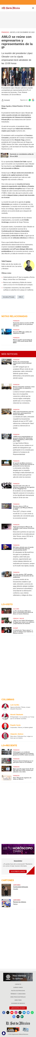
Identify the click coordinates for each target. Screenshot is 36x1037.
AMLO (21, 297)
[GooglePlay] (22, 1016)
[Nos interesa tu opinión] (18, 977)
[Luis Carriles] (5, 707)
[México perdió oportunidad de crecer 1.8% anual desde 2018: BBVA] (6, 340)
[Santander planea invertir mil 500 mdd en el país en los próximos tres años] (6, 323)
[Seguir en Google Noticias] (33, 100)
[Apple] (18, 1016)
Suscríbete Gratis (18, 871)
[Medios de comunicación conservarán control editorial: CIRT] (6, 370)
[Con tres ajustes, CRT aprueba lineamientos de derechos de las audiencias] (6, 585)
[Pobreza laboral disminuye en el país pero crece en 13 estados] (6, 761)
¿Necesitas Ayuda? (18, 1008)
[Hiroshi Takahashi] (5, 716)
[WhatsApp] (32, 1012)
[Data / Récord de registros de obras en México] (6, 777)
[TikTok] (20, 1012)
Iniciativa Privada (8, 297)
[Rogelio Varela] (5, 726)
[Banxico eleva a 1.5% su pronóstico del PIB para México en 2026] (6, 512)
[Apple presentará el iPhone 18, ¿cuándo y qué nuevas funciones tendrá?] (6, 533)
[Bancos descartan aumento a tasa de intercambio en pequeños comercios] (6, 395)
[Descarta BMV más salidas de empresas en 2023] (6, 332)
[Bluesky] (28, 1012)
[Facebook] (3, 1012)
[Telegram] (24, 1012)
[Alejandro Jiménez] (5, 736)
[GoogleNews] (13, 1016)
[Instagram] (15, 1012)
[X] (7, 1012)
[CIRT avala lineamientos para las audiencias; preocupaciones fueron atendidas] (6, 420)
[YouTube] (11, 1012)
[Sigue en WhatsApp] (29, 100)
